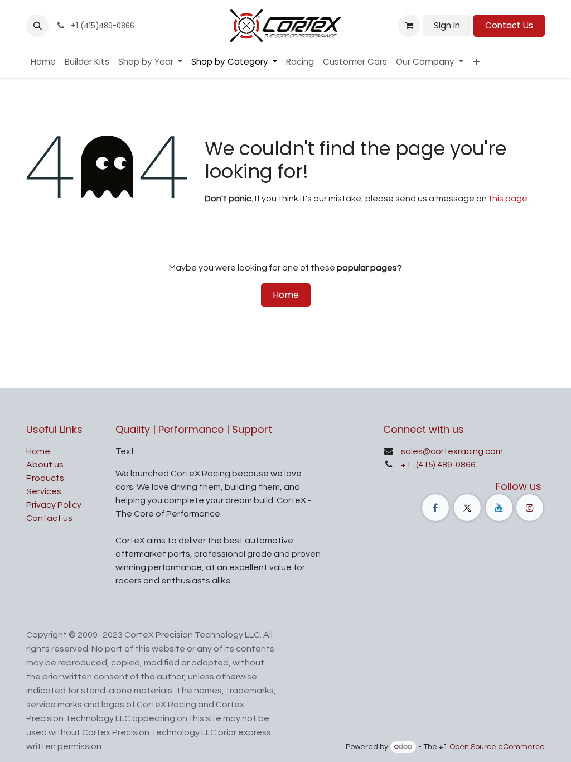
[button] (37, 26)
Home (286, 294)
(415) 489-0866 (445, 464)
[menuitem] (43, 62)
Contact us (49, 518)
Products (45, 478)
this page (508, 198)
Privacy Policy (53, 504)
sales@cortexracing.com (452, 451)
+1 (407, 464)
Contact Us (509, 25)
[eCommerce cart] (409, 26)
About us (45, 464)
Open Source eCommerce (497, 747)
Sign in (447, 25)
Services (43, 491)
